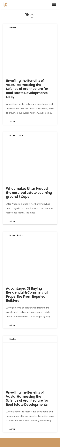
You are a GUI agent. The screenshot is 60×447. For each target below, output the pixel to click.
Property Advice (16, 135)
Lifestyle (12, 27)
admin (12, 121)
